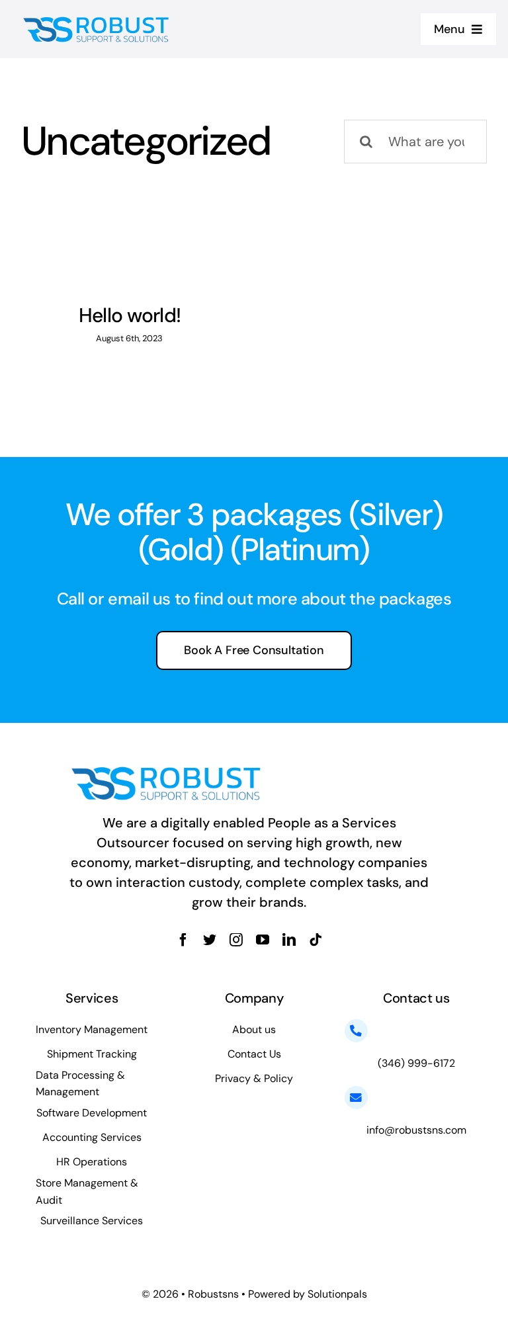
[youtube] (262, 939)
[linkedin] (289, 939)
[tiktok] (315, 939)
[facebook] (183, 939)
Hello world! (130, 315)
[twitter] (209, 939)
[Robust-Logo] (97, 19)
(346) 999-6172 (416, 1063)
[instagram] (236, 939)
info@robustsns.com (416, 1130)
